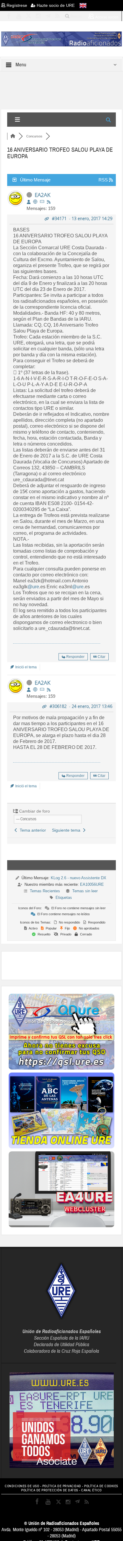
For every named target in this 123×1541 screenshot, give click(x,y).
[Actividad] (49, 202)
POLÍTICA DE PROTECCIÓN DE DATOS (49, 1490)
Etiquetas (64, 897)
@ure (33, 586)
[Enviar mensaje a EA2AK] (42, 201)
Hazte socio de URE (55, 5)
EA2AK (42, 194)
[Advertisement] (66, 964)
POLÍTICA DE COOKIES (101, 1486)
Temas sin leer (85, 891)
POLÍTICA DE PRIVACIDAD (61, 1486)
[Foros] (12, 136)
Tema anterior (31, 830)
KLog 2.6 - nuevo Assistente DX (78, 878)
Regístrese (18, 5)
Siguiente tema (67, 830)
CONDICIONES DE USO (22, 1486)
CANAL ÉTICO (91, 1490)
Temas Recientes (45, 891)
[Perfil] (29, 202)
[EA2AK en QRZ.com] (35, 201)
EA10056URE (92, 884)
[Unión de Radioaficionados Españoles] (61, 38)
